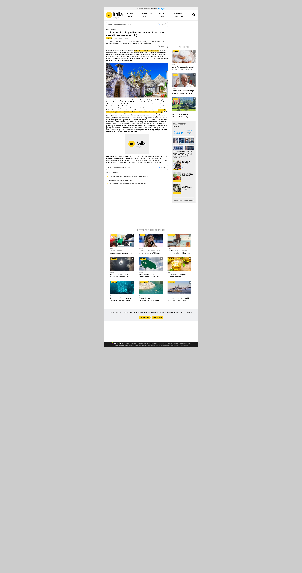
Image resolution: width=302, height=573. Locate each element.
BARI (182, 312)
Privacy (126, 345)
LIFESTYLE (113, 29)
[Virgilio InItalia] (114, 15)
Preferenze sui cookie (139, 345)
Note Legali (121, 345)
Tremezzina (175, 88)
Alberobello (126, 38)
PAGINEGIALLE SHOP (141, 343)
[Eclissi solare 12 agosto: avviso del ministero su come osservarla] (122, 264)
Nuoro (169, 296)
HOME (107, 29)
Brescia (141, 296)
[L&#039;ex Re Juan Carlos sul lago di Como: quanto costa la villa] (184, 80)
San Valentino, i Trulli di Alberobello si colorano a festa (127, 184)
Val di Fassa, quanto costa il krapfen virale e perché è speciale (183, 69)
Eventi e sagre (179, 17)
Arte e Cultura (147, 13)
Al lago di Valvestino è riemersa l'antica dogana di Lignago (150, 300)
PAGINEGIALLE (133, 343)
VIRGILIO (127, 343)
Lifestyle (129, 17)
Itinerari (161, 17)
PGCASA (149, 343)
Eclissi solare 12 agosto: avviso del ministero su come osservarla (119, 276)
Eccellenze (129, 13)
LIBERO (123, 343)
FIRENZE (147, 312)
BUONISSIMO (182, 343)
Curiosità (161, 13)
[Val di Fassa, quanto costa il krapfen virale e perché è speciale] (184, 56)
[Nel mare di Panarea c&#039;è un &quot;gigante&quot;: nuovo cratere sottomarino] (122, 287)
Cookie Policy (131, 345)
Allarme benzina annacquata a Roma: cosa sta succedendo (120, 253)
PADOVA (189, 312)
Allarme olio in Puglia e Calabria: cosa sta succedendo (177, 276)
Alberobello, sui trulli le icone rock (120, 180)
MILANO (118, 312)
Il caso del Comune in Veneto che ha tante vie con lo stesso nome (150, 276)
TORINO (125, 312)
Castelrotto (175, 112)
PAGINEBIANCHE (154, 343)
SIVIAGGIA (170, 343)
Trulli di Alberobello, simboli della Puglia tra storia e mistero (129, 177)
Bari (169, 272)
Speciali (144, 17)
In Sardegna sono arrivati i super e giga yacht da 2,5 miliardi (178, 300)
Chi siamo (116, 345)
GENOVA (162, 312)
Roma (111, 248)
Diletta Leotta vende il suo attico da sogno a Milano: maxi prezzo (149, 253)
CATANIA (177, 312)
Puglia (115, 38)
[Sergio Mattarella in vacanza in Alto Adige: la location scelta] (184, 104)
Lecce (120, 38)
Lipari (111, 296)
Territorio (178, 13)
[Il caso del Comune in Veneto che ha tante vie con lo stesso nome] (151, 264)
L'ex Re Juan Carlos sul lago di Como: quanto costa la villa (183, 92)
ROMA (112, 312)
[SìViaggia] (161, 9)
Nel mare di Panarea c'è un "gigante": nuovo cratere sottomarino (121, 300)
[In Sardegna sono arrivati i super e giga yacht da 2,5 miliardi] (179, 287)
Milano (141, 248)
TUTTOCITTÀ (162, 343)
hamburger (121, 126)
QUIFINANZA (176, 343)
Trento (174, 64)
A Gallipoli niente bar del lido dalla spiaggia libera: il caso (178, 253)
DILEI (166, 343)
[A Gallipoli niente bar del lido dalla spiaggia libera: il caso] (179, 240)
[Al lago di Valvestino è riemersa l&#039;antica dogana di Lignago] (151, 287)
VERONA (170, 312)
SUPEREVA (187, 343)
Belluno (141, 272)
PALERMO (139, 312)
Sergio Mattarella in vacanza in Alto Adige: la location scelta (181, 116)
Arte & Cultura (143, 282)
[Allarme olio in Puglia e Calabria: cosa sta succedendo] (179, 264)
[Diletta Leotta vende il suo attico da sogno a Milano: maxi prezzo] (151, 240)
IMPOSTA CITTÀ (157, 317)
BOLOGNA (154, 312)
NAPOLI (132, 312)
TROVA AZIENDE (144, 317)
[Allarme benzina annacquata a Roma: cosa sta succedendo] (122, 240)
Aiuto (145, 345)
